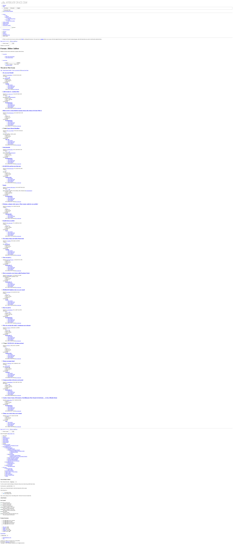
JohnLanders (9, 275)
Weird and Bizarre (8, 473)
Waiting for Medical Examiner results (17, 451)
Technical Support (8, 465)
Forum (4, 14)
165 (9, 77)
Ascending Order (7, 492)
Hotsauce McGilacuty (11, 187)
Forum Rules (2, 533)
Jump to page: (5, 43)
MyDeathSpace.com (7, 446)
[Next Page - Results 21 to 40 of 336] (11, 41)
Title (1, 70)
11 (8, 41)
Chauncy (8, 327)
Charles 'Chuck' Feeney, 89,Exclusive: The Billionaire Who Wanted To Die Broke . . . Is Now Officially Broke (30, 397)
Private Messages (6, 437)
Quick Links (7, 19)
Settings (4, 436)
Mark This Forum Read (9, 56)
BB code (4, 526)
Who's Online (5, 440)
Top (13, 433)
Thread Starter (5, 70)
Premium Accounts (6, 444)
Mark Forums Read (11, 18)
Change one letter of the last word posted (13, 380)
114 (9, 151)
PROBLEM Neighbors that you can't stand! (14, 289)
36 (8, 365)
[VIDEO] (5, 530)
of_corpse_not (9, 94)
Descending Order (7, 493)
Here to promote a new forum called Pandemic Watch (16, 273)
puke (8, 415)
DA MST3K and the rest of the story (12, 166)
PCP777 (8, 345)
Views (13, 70)
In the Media (10, 464)
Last (14, 41)
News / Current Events (9, 475)
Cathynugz (9, 363)
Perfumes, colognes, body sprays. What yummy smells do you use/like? (20, 204)
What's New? (5, 24)
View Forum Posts (11, 86)
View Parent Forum (9, 57)
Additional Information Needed (14, 449)
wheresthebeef (10, 309)
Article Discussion (8, 447)
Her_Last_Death (10, 130)
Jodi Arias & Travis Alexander (13, 460)
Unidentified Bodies (14, 452)
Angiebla (9, 240)
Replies (10, 70)
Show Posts (16, 64)
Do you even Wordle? (8, 72)
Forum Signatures (11, 463)
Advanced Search (6, 29)
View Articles (10, 88)
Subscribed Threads (6, 25)
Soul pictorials (6, 147)
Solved (11, 453)
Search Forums (6, 441)
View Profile (10, 84)
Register (4, 5)
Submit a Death (6, 23)
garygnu (8, 292)
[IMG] (4, 529)
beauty (4, 185)
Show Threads (9, 64)
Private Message (11, 87)
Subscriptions (5, 439)
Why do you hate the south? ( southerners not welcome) (17, 325)
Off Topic (5, 33)
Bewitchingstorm (10, 112)
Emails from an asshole (8, 220)
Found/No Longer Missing (15, 455)
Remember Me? (7, 10)
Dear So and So (7, 307)
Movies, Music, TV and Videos (11, 471)
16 (8, 329)
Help (4, 6)
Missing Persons (11, 454)
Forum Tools (5, 54)
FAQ (6, 15)
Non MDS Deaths (11, 448)
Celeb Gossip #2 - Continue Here (11, 91)
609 (9, 384)
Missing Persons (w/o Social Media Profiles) (18, 456)
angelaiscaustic (10, 149)
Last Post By (17, 70)
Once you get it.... (7, 257)
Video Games (8, 472)
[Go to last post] (15, 89)
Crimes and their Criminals (13, 458)
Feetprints (9, 206)
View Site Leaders (11, 20)
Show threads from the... (5, 481)
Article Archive (6, 22)
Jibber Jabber (10, 469)
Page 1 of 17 (2, 41)
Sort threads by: (3, 486)
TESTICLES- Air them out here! (15, 343)
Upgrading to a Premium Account (11, 445)
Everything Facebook (9, 470)
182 (9, 96)
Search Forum (5, 60)
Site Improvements (11, 466)
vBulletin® (7, 541)
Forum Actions (8, 17)
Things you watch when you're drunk (12, 413)
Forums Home (5, 442)
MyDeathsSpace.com (7, 537)
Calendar (7, 16)
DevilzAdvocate (10, 168)
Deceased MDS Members (13, 459)
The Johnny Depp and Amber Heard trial (13, 238)
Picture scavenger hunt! (9, 361)
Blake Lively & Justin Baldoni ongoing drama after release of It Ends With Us (22, 110)
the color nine (9, 223)
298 (9, 189)
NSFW (6, 476)
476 (9, 312)
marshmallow (9, 75)
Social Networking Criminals (13, 457)
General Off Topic (6, 34)
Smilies (4, 528)
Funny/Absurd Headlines (13, 128)
